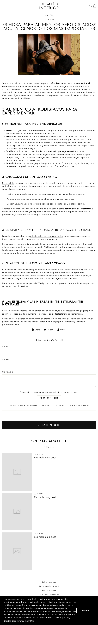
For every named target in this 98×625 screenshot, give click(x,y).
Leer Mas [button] (29, 621)
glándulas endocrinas (62, 130)
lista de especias (19, 310)
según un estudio (70, 151)
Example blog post (45, 457)
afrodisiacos (57, 83)
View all (49, 447)
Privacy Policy (59, 405)
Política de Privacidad (49, 586)
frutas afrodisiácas (64, 166)
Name (5, 347)
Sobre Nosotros (49, 582)
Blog (52, 15)
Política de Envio (49, 590)
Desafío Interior (49, 6)
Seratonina (32, 142)
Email (6, 359)
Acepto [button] (85, 610)
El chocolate (8, 183)
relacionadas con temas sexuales (46, 236)
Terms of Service (77, 405)
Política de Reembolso (49, 594)
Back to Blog (51, 425)
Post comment (49, 398)
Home (45, 15)
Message (7, 372)
